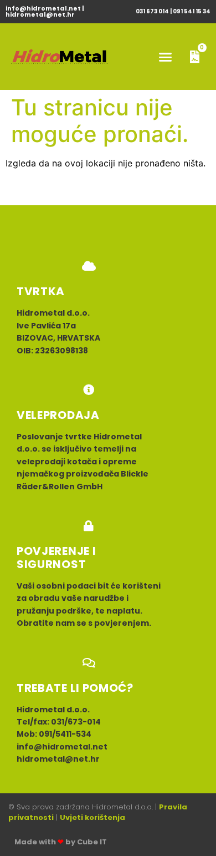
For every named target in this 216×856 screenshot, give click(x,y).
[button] (165, 56)
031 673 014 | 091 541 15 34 (173, 11)
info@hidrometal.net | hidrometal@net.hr (45, 11)
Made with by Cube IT (60, 842)
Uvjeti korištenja (92, 817)
